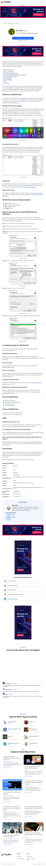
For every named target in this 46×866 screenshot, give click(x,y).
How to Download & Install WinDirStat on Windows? (15, 74)
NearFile (15, 505)
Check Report (16, 491)
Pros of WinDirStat (8, 78)
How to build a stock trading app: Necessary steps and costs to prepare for (34, 834)
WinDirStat (22, 30)
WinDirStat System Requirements (11, 73)
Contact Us (19, 856)
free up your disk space (30, 187)
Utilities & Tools (10, 23)
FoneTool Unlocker (11, 514)
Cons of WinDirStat (8, 79)
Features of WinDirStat (9, 71)
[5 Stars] (21, 33)
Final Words (6, 83)
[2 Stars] (17, 33)
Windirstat (15, 472)
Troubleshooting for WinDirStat (10, 76)
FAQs (5, 81)
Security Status (24, 40)
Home (5, 23)
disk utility (23, 98)
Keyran (8, 515)
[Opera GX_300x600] (23, 557)
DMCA (28, 860)
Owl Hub (9, 519)
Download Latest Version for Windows (24, 38)
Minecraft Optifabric (11, 516)
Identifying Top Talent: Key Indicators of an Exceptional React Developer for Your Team (34, 782)
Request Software (20, 858)
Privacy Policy (29, 856)
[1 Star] (16, 33)
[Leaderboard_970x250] (23, 12)
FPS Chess (9, 518)
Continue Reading (7, 767)
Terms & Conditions (31, 858)
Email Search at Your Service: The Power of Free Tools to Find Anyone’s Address (12, 808)
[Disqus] (23, 667)
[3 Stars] (18, 33)
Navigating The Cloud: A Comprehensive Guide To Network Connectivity (11, 758)
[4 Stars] (20, 33)
